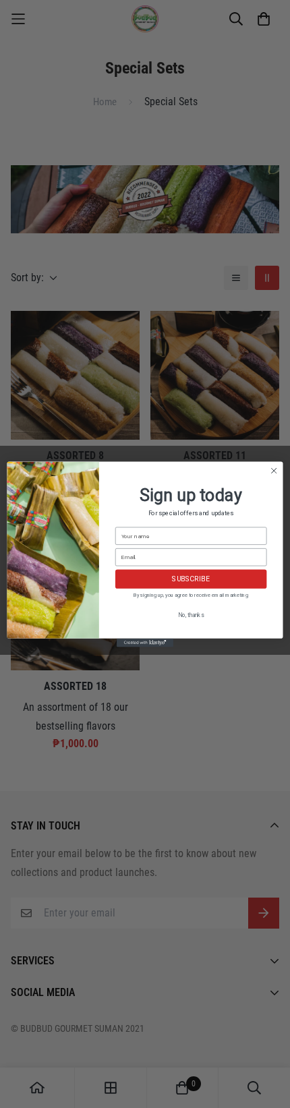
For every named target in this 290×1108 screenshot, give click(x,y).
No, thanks (191, 614)
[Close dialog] (274, 470)
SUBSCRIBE (191, 579)
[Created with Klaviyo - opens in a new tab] (145, 642)
